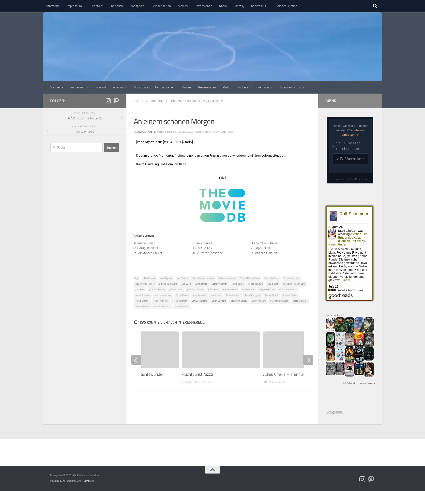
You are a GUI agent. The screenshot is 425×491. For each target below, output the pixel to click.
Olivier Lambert (233, 295)
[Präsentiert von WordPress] (64, 481)
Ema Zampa (201, 284)
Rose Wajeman (180, 301)
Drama (192, 101)
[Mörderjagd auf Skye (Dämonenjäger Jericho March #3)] (369, 346)
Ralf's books (333, 315)
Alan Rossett (150, 278)
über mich (116, 6)
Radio (223, 6)
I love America (202, 243)
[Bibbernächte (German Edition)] (359, 374)
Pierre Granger (142, 301)
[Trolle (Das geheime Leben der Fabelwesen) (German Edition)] (369, 375)
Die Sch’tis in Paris (264, 243)
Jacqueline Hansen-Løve (294, 284)
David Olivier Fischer (145, 284)
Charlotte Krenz (271, 278)
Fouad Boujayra (255, 284)
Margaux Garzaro (266, 289)
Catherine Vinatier (226, 278)
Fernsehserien (161, 6)
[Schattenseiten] (359, 360)
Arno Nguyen (166, 278)
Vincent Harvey (143, 306)
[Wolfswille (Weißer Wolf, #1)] (340, 374)
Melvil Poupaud (143, 295)
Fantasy (239, 6)
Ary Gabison (182, 278)
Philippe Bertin (290, 295)
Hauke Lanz (272, 284)
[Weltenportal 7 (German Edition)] (369, 331)
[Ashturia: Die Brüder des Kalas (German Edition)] (330, 331)
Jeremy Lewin (175, 289)
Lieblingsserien (334, 412)
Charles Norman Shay (250, 278)
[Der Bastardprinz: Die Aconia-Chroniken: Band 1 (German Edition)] (330, 346)
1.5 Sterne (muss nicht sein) (154, 101)
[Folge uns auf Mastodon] (116, 101)
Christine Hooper (292, 278)
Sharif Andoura (259, 301)
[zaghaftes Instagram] (108, 101)
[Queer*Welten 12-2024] (340, 359)
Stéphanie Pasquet (279, 301)
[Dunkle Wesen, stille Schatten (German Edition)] (349, 375)
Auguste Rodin (144, 243)
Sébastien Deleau (239, 301)
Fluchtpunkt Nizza (197, 374)
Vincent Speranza (162, 306)
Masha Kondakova (287, 289)
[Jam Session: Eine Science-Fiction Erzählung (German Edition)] (349, 361)
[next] (308, 360)
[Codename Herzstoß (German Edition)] (359, 346)
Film (202, 101)
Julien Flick (213, 289)
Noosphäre (137, 6)
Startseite (53, 6)
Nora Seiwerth (199, 295)
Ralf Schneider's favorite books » (359, 383)
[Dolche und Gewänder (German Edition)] (369, 359)
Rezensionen (203, 6)
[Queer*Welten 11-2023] (330, 359)
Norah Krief (216, 295)
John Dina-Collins (195, 289)
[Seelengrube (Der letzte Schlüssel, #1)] (349, 331)
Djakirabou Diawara (168, 284)
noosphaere (147, 131)
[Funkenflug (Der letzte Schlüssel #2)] (340, 331)
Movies (183, 6)
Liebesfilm (215, 101)
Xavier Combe (181, 306)
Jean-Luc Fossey (157, 289)
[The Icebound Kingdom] (340, 345)
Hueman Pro (88, 480)
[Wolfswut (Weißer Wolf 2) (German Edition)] (330, 374)
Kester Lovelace (230, 289)
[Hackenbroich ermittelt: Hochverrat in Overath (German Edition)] (349, 345)
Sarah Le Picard (219, 301)
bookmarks (258, 6)
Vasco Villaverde (300, 301)
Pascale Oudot (271, 295)
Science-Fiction (286, 6)
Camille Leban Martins (203, 278)
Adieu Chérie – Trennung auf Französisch (299, 374)
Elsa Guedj (186, 284)
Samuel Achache (199, 301)
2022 (180, 101)
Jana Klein (140, 289)
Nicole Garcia (182, 295)
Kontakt (97, 6)
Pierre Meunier (161, 301)
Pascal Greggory (252, 295)
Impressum (74, 6)
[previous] (136, 360)
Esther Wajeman (219, 284)
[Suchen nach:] (76, 147)
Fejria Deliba (237, 284)
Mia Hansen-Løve (163, 295)
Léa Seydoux (248, 289)
